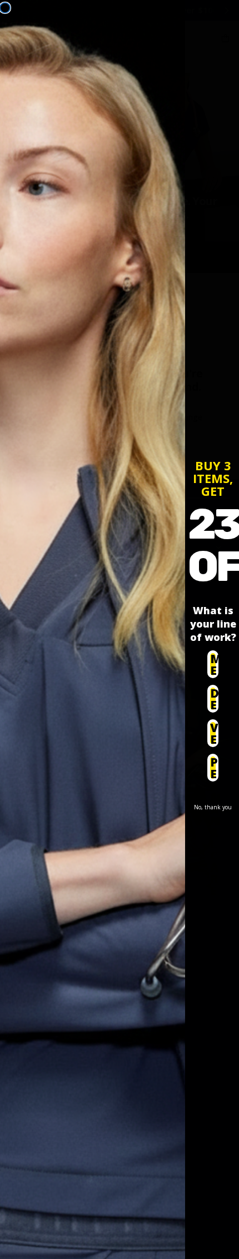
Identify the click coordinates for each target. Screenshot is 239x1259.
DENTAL (214, 699)
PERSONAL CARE (214, 768)
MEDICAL (214, 664)
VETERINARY (214, 733)
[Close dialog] (5, 8)
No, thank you (213, 807)
